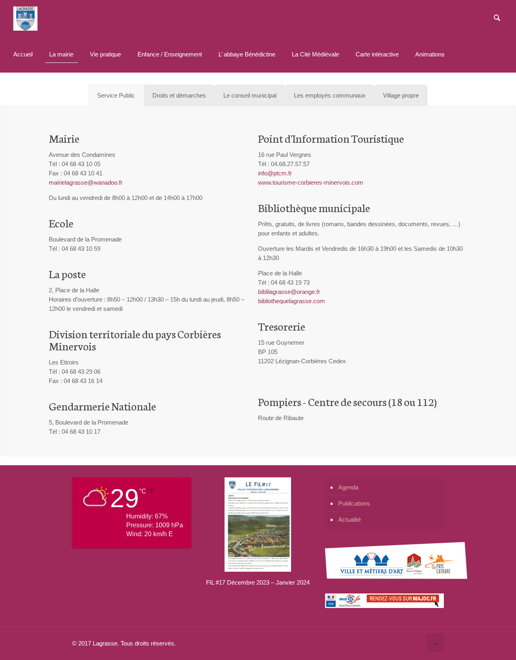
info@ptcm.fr (275, 173)
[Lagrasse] (25, 18)
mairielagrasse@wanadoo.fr (86, 182)
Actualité (349, 519)
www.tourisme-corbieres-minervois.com (310, 182)
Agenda (348, 487)
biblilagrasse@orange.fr (289, 291)
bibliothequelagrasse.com (291, 301)
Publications (354, 503)
